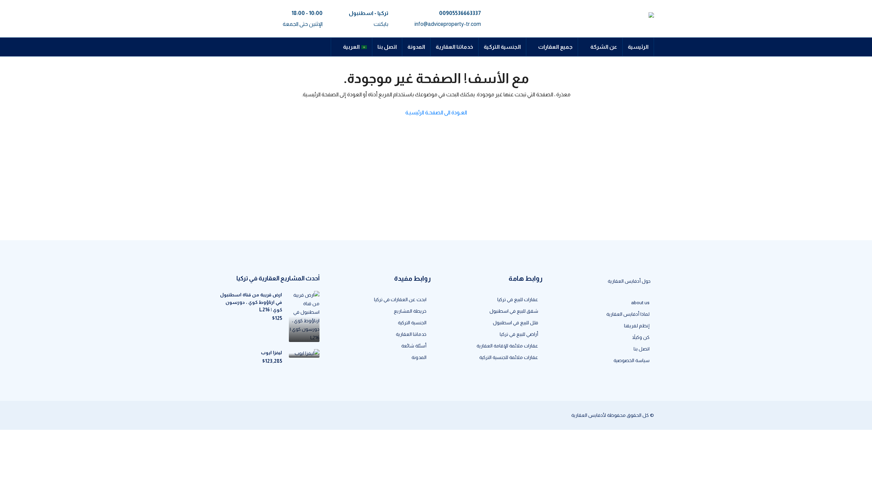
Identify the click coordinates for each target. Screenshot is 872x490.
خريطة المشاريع (410, 311)
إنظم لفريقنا (637, 325)
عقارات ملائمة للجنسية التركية (508, 357)
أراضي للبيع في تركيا (519, 334)
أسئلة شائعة (413, 345)
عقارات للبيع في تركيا (517, 299)
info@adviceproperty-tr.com (448, 24)
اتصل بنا (387, 47)
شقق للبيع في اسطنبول (513, 311)
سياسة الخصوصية (631, 360)
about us (640, 302)
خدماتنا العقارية (454, 47)
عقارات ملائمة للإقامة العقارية (507, 345)
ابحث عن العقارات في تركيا (400, 299)
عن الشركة (603, 47)
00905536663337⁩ (460, 13)
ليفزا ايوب (271, 352)
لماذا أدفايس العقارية (628, 314)
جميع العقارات (555, 47)
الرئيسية (638, 47)
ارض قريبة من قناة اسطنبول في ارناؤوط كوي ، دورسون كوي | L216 (251, 302)
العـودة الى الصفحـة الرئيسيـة (436, 112)
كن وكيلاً (641, 337)
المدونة (416, 47)
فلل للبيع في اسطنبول (515, 322)
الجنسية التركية (502, 47)
